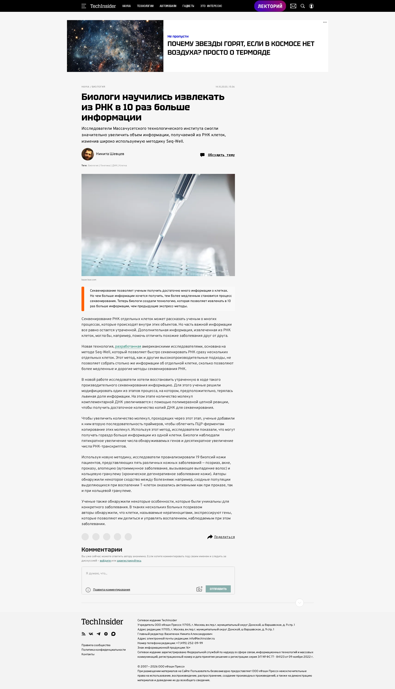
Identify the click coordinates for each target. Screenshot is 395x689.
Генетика (105, 165)
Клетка (123, 165)
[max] (113, 634)
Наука (85, 87)
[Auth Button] (311, 6)
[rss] (83, 634)
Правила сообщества (95, 645)
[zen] (106, 634)
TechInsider (103, 6)
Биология (98, 87)
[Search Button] (302, 6)
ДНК (114, 165)
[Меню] (83, 6)
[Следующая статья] (197, 603)
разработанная (128, 346)
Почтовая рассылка (293, 6)
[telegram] (98, 634)
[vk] (91, 634)
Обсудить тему (221, 155)
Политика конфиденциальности (103, 650)
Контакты (88, 654)
